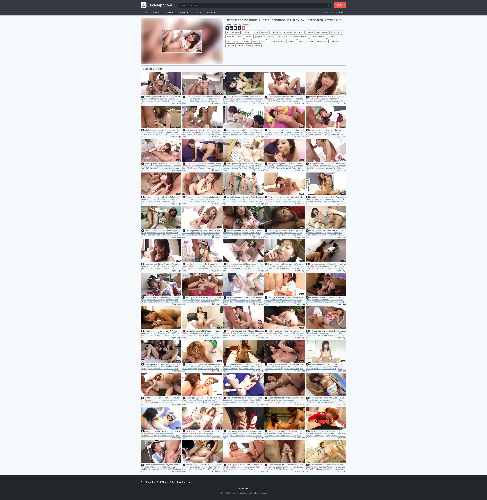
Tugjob (176, 469)
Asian (256, 32)
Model (246, 41)
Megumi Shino (229, 333)
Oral (263, 41)
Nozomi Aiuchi (229, 266)
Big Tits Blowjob (283, 469)
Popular (198, 13)
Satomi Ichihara (271, 132)
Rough (255, 41)
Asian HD (230, 37)
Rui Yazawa (187, 333)
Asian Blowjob (322, 32)
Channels (171, 13)
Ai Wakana (269, 366)
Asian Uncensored (318, 37)
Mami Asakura (147, 166)
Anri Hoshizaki (229, 467)
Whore (143, 132)
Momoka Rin (270, 99)
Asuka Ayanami (147, 433)
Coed (301, 41)
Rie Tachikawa (270, 467)
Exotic (239, 37)
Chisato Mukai (312, 166)
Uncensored (282, 37)
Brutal (257, 45)
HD (228, 32)
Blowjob (235, 32)
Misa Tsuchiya (312, 199)
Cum (300, 32)
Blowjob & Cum (290, 32)
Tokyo (240, 45)
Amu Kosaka (269, 166)
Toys (328, 435)
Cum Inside (335, 41)
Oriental (230, 45)
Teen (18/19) (276, 32)
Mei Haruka (269, 199)
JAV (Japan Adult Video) (264, 37)
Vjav (247, 24)
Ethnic (248, 45)
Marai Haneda (270, 333)
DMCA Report (243, 488)
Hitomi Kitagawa (313, 266)
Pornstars (185, 13)
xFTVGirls (339, 13)
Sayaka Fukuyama (190, 433)
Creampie (309, 32)
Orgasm (249, 37)
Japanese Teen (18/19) (277, 41)
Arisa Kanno (269, 400)
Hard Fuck (310, 41)
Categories (157, 13)
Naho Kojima (229, 99)
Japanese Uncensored (298, 37)
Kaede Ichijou (311, 467)
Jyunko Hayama (313, 99)
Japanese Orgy (188, 101)
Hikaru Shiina (188, 132)
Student (291, 41)
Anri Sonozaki (147, 400)
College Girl (322, 41)
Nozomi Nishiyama (314, 132)
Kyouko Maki (187, 266)
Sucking (332, 37)
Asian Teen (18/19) (234, 41)
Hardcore (246, 32)
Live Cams (340, 5)
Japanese (264, 32)
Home (145, 13)
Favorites (210, 13)
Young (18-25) (336, 32)
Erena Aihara (187, 166)
